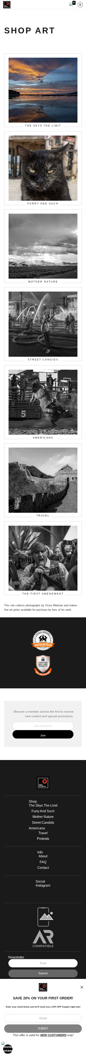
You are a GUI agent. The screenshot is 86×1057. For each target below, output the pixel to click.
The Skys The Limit (43, 805)
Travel (43, 833)
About (43, 856)
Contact (43, 867)
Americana (37, 828)
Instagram (43, 885)
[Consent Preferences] (7, 1049)
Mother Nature (43, 816)
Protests (43, 838)
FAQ (43, 862)
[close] (82, 987)
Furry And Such (43, 811)
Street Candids (43, 822)
